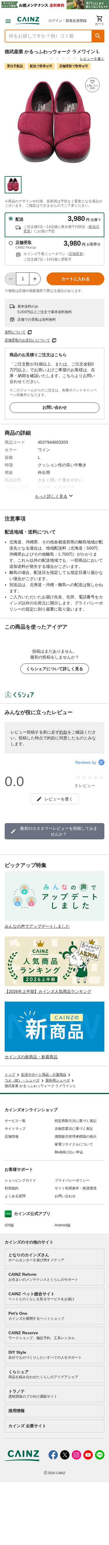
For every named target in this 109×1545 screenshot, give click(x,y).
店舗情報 (12, 1136)
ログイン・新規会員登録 (67, 21)
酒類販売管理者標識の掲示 (76, 1136)
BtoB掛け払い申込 (69, 1152)
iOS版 (9, 1225)
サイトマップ (15, 1129)
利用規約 (12, 1188)
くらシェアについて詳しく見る (54, 668)
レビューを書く (92, 59)
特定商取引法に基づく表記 (76, 1121)
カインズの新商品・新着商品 (31, 1057)
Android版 (63, 1225)
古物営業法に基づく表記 (74, 1129)
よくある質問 (15, 1196)
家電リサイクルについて (74, 1144)
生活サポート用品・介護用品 (43, 1075)
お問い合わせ (54, 407)
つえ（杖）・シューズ (22, 1080)
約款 (63, 732)
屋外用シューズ (57, 1080)
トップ (10, 1075)
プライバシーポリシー (72, 1180)
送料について (15, 332)
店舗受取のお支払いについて (27, 340)
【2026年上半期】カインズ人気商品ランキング (48, 991)
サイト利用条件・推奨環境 (76, 1188)
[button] (98, 36)
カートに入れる (75, 278)
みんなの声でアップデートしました (37, 926)
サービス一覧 (15, 1121)
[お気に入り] (92, 85)
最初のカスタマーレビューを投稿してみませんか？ (58, 831)
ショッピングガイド (20, 1180)
